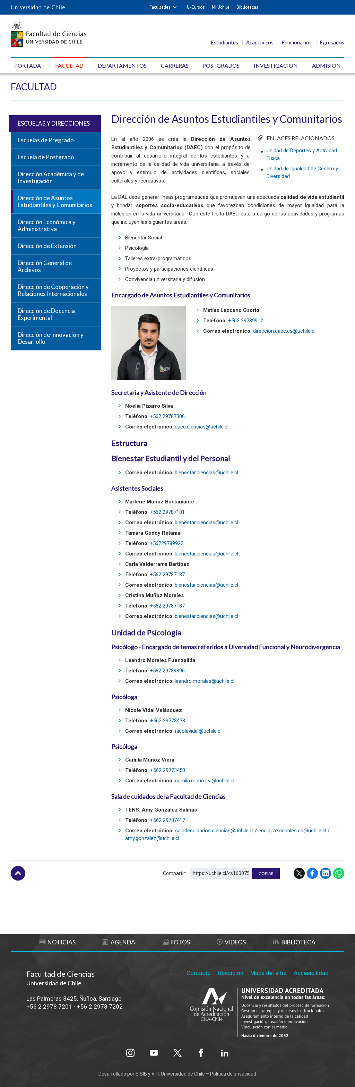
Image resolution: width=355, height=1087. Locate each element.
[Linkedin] (224, 1053)
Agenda (123, 942)
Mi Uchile (221, 7)
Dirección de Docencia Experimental (46, 314)
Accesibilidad (311, 972)
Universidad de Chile (183, 1074)
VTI (155, 1074)
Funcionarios (297, 42)
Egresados (332, 42)
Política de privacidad (233, 1074)
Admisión (326, 65)
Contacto (199, 972)
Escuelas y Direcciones (54, 123)
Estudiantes (224, 42)
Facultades (160, 7)
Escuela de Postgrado (46, 157)
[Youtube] (154, 1053)
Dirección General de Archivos (45, 266)
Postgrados (221, 65)
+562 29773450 (167, 770)
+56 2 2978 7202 (100, 1006)
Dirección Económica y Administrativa (47, 225)
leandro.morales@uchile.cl (204, 681)
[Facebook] (201, 1053)
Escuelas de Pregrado (46, 140)
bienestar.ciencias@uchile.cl (206, 472)
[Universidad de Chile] (38, 7)
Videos (235, 942)
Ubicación (230, 972)
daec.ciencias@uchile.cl (201, 427)
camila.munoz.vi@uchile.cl (204, 781)
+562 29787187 (167, 574)
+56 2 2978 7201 (49, 1006)
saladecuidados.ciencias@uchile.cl (214, 830)
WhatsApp (338, 873)
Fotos (180, 942)
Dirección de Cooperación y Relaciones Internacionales (53, 290)
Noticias (61, 942)
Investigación (276, 65)
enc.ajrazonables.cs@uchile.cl (292, 830)
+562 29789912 (245, 320)
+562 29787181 (167, 512)
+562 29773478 (167, 720)
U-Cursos (196, 7)
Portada (27, 65)
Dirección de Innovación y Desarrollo (51, 338)
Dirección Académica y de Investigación (51, 178)
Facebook (312, 873)
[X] (177, 1053)
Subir (18, 873)
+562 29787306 (167, 416)
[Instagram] (130, 1053)
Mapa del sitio (268, 972)
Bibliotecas (247, 7)
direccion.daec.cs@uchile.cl (284, 331)
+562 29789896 (167, 671)
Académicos (260, 42)
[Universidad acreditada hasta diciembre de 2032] (259, 1013)
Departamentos (122, 65)
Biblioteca (298, 942)
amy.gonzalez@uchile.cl (152, 838)
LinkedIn (325, 873)
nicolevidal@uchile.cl (198, 731)
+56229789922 (166, 543)
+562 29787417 (167, 820)
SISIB (141, 1074)
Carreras (175, 65)
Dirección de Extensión (47, 246)
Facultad (69, 65)
